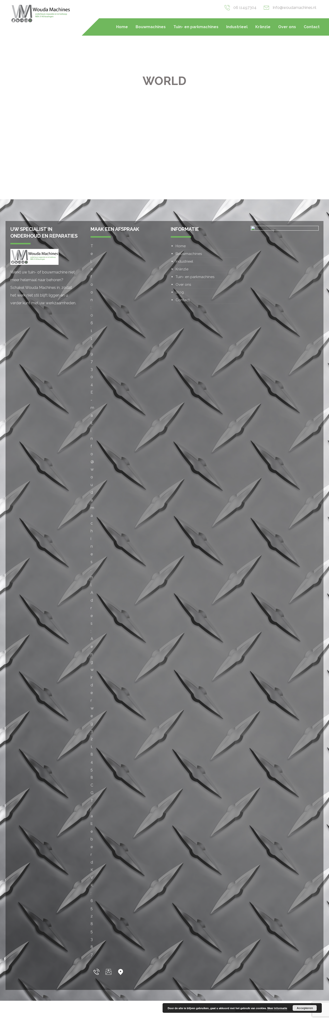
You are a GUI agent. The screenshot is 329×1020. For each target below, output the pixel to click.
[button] (97, 972)
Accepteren (305, 1008)
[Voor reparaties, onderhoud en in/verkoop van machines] (40, 14)
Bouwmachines (189, 254)
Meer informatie (277, 1008)
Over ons (183, 284)
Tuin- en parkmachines (195, 277)
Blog (180, 292)
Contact (183, 300)
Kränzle (182, 269)
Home (181, 246)
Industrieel (184, 261)
